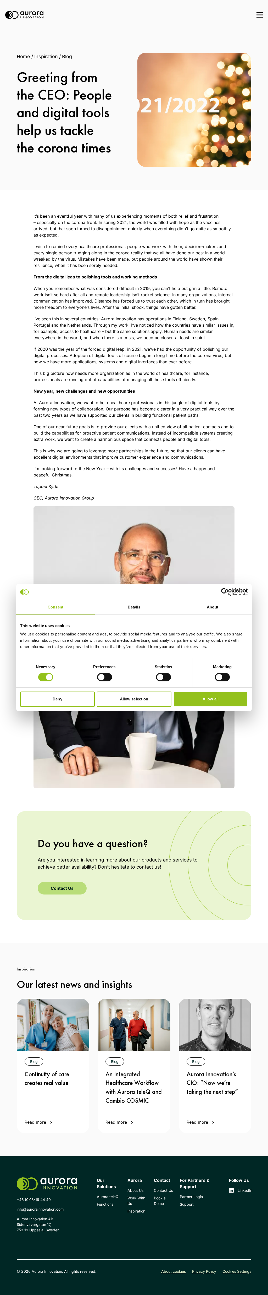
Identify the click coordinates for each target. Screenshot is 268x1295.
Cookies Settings (236, 1271)
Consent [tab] (55, 607)
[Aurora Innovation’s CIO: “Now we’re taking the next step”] (215, 1025)
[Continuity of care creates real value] (53, 1025)
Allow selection (134, 699)
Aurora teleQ (108, 1196)
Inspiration (46, 56)
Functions (105, 1204)
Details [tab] (134, 607)
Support (187, 1204)
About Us (135, 1190)
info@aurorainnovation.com (40, 1209)
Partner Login (191, 1196)
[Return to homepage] (24, 15)
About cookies (173, 1271)
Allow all (211, 699)
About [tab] (212, 607)
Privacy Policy (204, 1271)
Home (23, 56)
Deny (57, 699)
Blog (67, 56)
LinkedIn (244, 1190)
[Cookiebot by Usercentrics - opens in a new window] (225, 592)
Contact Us (62, 888)
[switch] (104, 677)
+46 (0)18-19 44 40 (34, 1199)
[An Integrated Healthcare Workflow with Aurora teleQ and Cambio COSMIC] (134, 1025)
